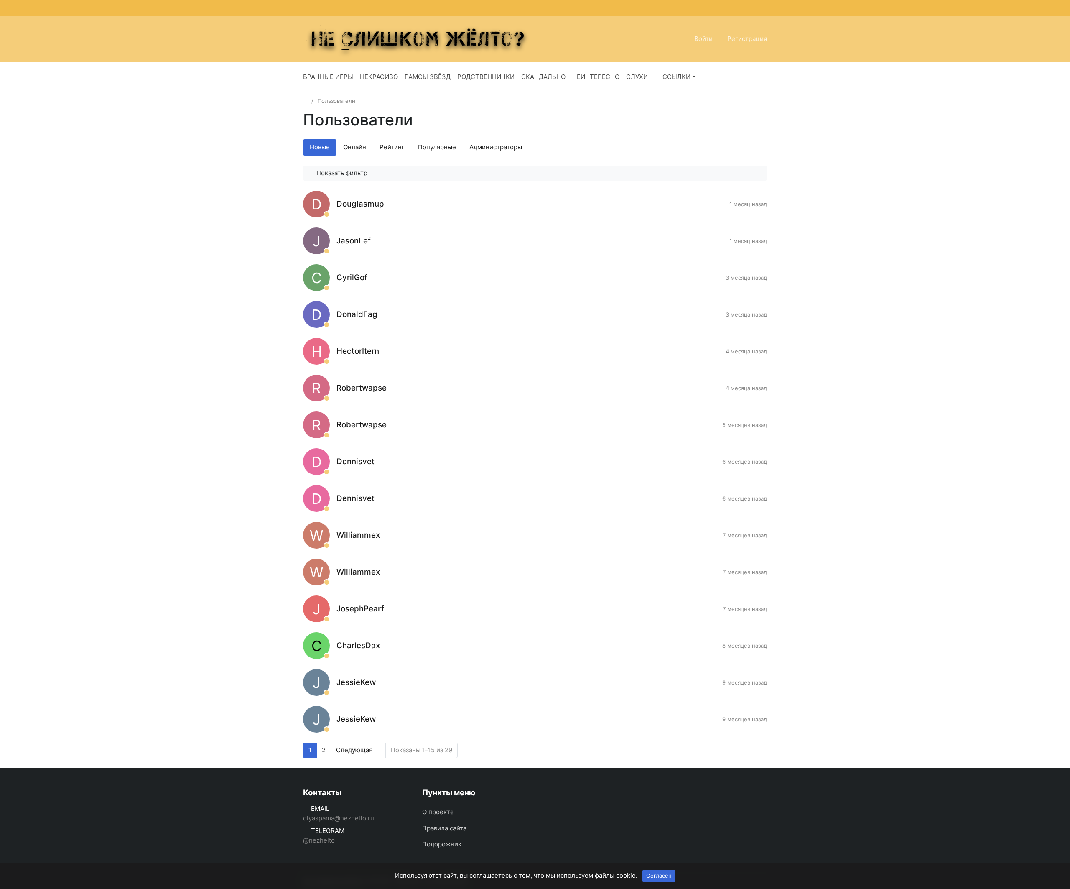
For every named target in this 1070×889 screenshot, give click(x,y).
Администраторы (495, 147)
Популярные (437, 147)
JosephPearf (360, 608)
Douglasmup (360, 204)
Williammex (358, 535)
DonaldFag (356, 314)
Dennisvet (355, 461)
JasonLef (353, 240)
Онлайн (354, 147)
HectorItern (357, 351)
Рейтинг (392, 147)
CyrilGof (351, 277)
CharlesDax (358, 645)
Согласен (659, 875)
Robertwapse (361, 388)
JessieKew (356, 682)
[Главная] (305, 100)
